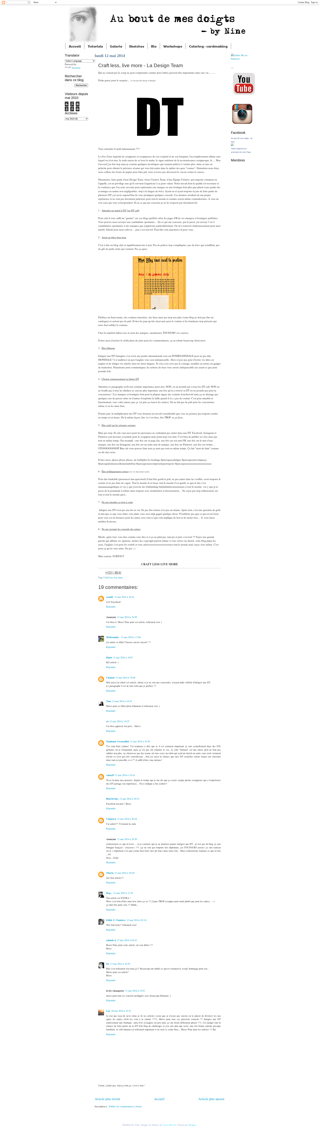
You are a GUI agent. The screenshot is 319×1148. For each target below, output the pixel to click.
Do (107, 964)
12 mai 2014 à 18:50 (140, 741)
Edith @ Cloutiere (116, 920)
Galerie (116, 46)
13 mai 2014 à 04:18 (127, 940)
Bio (154, 46)
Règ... (109, 893)
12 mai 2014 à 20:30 (127, 839)
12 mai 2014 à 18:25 (119, 721)
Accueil (75, 46)
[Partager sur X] (113, 572)
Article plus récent (107, 1098)
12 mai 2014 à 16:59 (127, 617)
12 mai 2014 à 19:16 (125, 775)
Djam (109, 657)
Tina (108, 701)
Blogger (192, 1124)
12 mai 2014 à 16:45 (124, 597)
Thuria (109, 873)
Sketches (136, 46)
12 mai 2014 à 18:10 (122, 701)
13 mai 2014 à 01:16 (136, 920)
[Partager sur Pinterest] (119, 572)
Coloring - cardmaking (208, 46)
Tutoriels (95, 46)
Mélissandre (113, 637)
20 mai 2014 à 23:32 (121, 1010)
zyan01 (109, 597)
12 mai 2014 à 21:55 (123, 893)
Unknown (111, 819)
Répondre (111, 606)
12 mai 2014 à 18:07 (123, 657)
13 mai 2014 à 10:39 (120, 963)
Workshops (172, 46)
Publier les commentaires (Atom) (125, 1106)
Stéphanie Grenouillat (117, 741)
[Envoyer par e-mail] (107, 572)
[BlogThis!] (110, 572)
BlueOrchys (112, 798)
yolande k (111, 940)
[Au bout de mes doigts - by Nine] (232, 145)
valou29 (110, 775)
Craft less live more (113, 577)
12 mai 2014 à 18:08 (125, 677)
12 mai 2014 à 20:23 (129, 798)
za (107, 721)
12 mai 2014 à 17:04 (131, 637)
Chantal (110, 677)
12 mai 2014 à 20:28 (127, 818)
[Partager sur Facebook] (116, 572)
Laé (108, 1011)
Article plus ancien (211, 1098)
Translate (76, 67)
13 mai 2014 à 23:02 (135, 990)
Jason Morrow (169, 1124)
